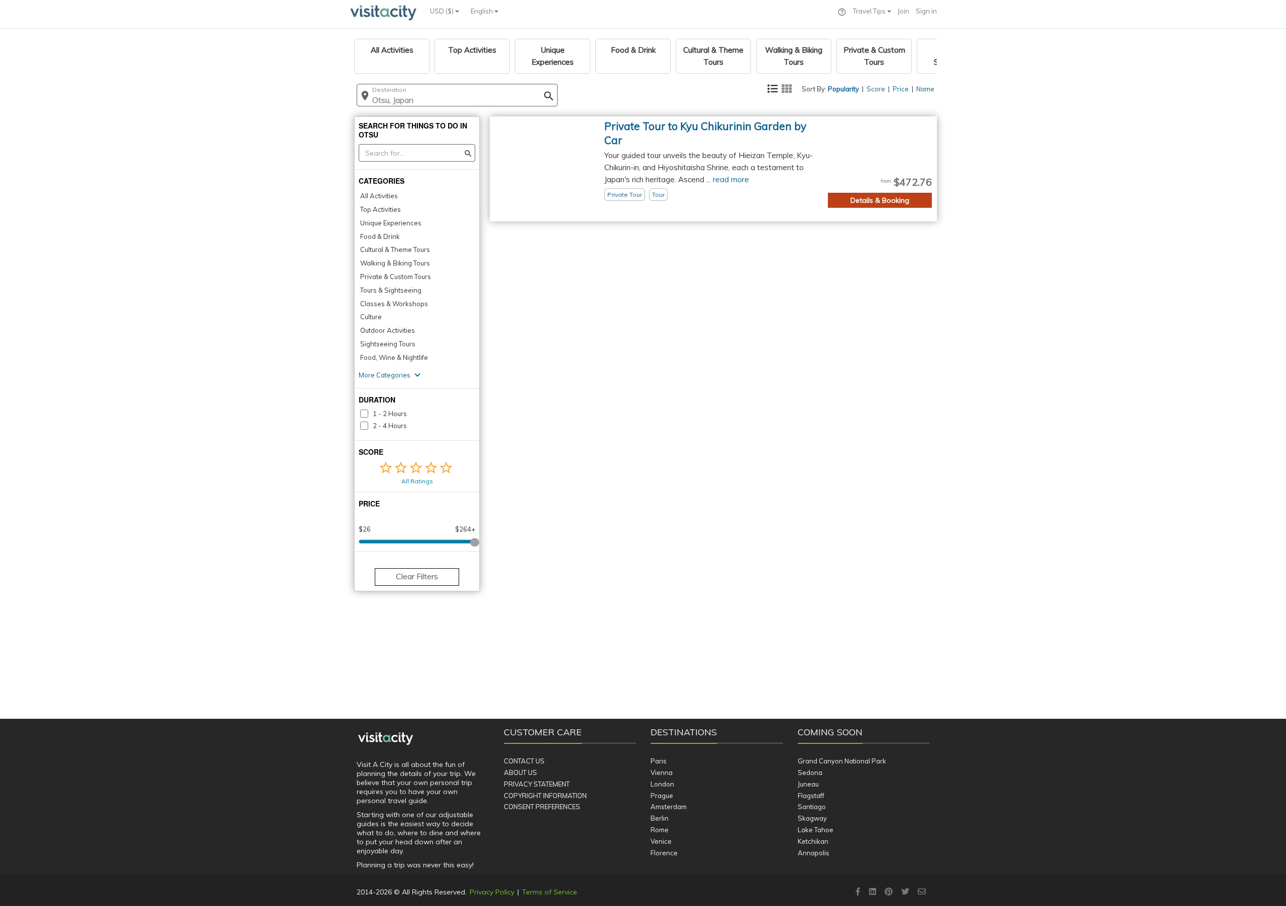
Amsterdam (669, 807)
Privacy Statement (537, 784)
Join (903, 11)
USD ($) (442, 11)
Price (901, 89)
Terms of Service (549, 891)
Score (876, 89)
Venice (661, 841)
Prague (662, 796)
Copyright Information (545, 796)
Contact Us (524, 761)
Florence (664, 853)
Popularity (843, 89)
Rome (660, 830)
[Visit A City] (385, 739)
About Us (520, 772)
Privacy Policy (492, 891)
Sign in (926, 11)
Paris (659, 761)
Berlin (660, 818)
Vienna (662, 772)
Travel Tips (870, 11)
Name (925, 89)
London (662, 784)
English (482, 11)
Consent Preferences (542, 807)
